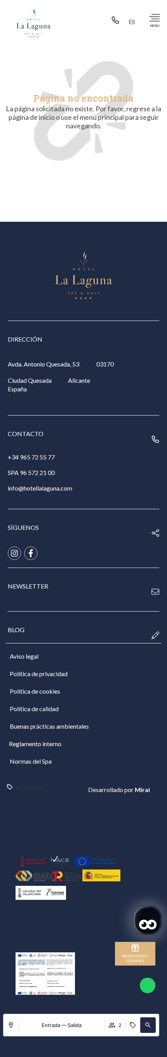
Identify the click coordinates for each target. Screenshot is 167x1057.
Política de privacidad (39, 673)
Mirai (142, 789)
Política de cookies (35, 691)
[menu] (154, 17)
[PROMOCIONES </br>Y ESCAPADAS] (135, 948)
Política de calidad (34, 708)
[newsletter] (155, 592)
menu (154, 26)
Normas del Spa (31, 761)
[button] (148, 1025)
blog (16, 629)
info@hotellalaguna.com (40, 488)
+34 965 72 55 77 (31, 457)
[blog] (155, 635)
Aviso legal (24, 656)
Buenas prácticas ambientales (49, 726)
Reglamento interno (35, 743)
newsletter (28, 586)
